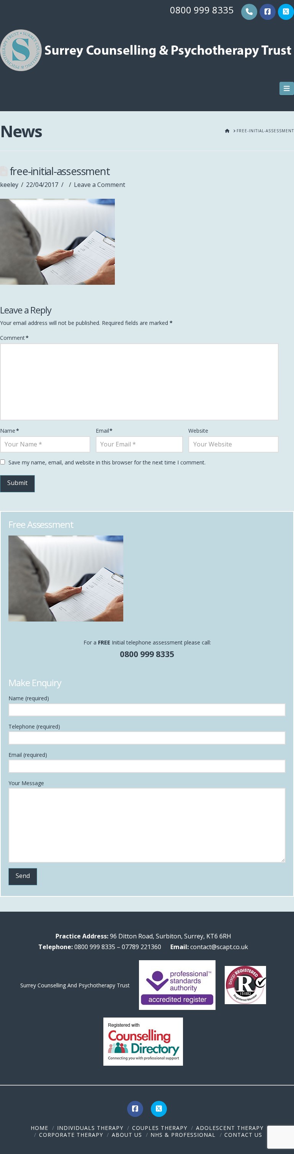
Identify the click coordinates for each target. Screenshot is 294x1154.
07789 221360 (141, 947)
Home (39, 1127)
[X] (286, 12)
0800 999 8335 (202, 9)
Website (198, 430)
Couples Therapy (159, 1127)
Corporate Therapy (71, 1134)
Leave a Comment (99, 184)
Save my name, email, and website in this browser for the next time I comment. (107, 462)
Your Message (26, 783)
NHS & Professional (183, 1134)
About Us (127, 1134)
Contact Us (243, 1134)
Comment (14, 337)
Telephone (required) (34, 726)
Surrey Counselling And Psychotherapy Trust (75, 985)
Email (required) (27, 754)
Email (104, 430)
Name (9, 430)
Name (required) (28, 698)
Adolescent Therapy (229, 1127)
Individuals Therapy (90, 1127)
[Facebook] (268, 12)
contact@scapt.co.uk (218, 947)
